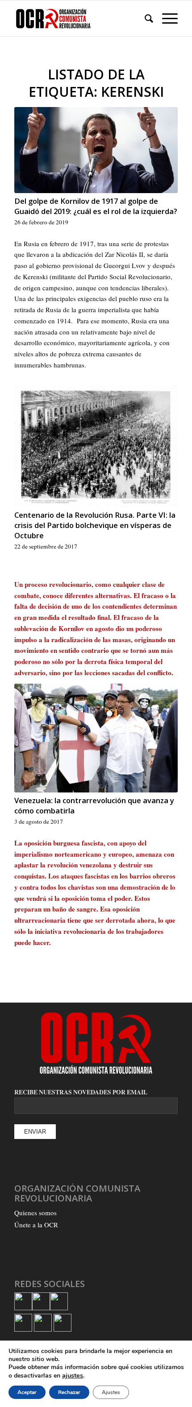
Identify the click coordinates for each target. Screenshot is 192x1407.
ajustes (72, 1375)
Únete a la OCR (36, 1224)
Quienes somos (35, 1212)
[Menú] (165, 18)
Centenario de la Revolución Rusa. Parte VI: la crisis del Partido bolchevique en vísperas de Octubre (94, 525)
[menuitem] (144, 18)
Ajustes (111, 1392)
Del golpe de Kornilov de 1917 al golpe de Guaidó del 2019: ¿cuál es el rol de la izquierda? (95, 206)
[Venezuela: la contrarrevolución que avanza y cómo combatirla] (96, 738)
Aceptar (27, 1392)
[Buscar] (144, 18)
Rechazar (69, 1392)
